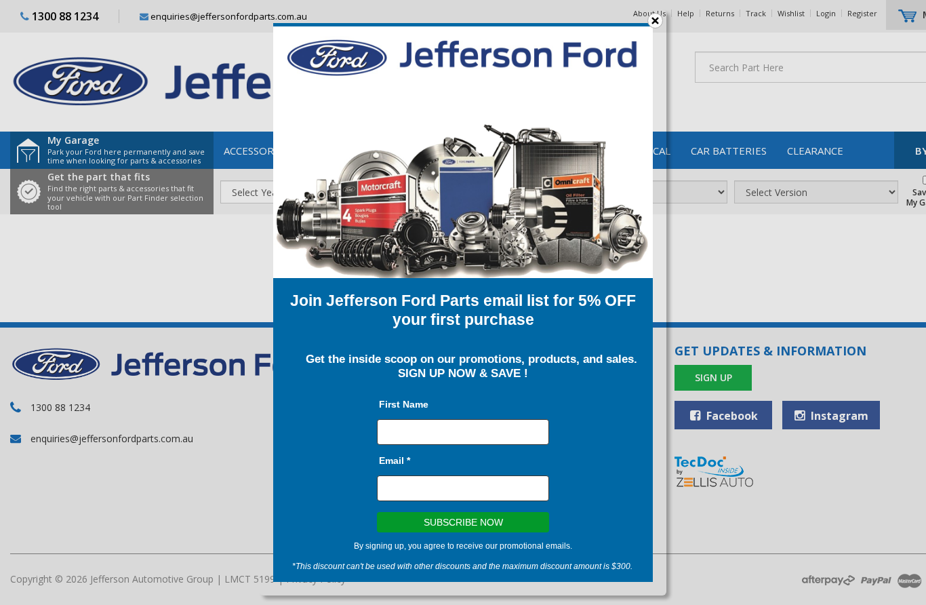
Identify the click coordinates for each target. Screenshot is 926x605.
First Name (403, 404)
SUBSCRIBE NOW (463, 522)
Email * (394, 460)
